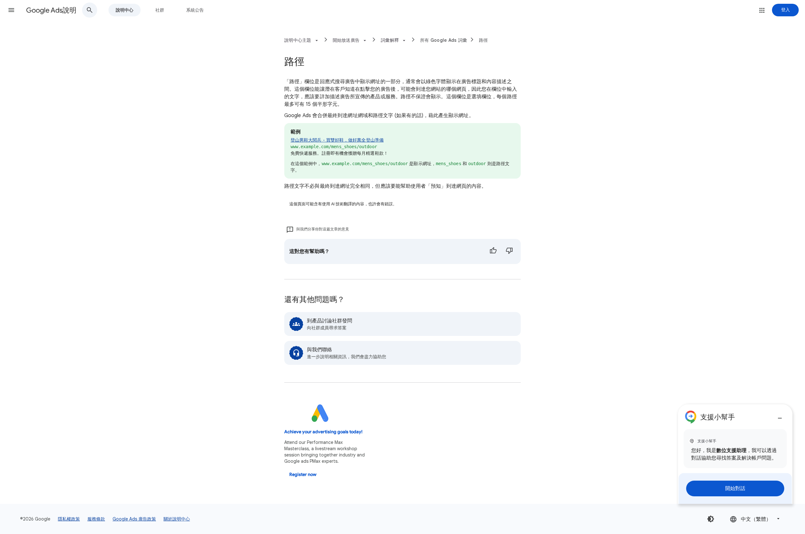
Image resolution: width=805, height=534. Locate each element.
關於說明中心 (177, 519)
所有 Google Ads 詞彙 (443, 40)
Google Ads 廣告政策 (134, 519)
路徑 (483, 40)
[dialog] (735, 454)
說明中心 (124, 10)
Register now (302, 474)
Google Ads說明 (51, 10)
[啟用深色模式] (710, 518)
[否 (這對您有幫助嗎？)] (509, 251)
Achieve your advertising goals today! (323, 431)
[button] (11, 10)
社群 (159, 10)
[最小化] (780, 416)
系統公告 (195, 10)
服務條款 (96, 519)
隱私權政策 (69, 519)
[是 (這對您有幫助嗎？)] (493, 251)
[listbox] (755, 518)
